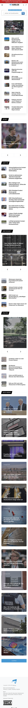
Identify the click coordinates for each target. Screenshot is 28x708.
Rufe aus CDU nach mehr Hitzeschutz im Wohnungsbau (17, 383)
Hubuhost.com (20, 693)
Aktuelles (8, 26)
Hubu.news (5, 693)
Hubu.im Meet (10, 694)
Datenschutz (10, 698)
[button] (2, 4)
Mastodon (14, 689)
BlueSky (18, 689)
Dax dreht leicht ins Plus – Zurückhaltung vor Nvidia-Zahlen (17, 207)
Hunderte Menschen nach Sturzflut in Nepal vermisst (17, 108)
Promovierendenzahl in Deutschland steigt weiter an (13, 498)
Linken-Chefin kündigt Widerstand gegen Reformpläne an (16, 215)
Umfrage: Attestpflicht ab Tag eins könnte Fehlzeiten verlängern (13, 585)
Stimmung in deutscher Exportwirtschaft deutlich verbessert (16, 281)
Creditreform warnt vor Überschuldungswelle (11, 630)
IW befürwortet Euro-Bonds (17, 55)
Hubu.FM (10, 693)
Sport (10, 141)
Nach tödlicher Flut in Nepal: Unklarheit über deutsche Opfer (17, 48)
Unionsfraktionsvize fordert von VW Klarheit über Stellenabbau (17, 169)
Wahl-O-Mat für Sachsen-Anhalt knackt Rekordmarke (17, 94)
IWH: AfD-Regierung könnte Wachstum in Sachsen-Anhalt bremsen (13, 541)
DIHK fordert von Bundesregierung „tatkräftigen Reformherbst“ (17, 296)
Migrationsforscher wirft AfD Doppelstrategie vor (17, 71)
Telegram (5, 689)
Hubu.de (14, 685)
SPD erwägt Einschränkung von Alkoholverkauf (17, 78)
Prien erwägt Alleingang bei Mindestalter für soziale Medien (13, 650)
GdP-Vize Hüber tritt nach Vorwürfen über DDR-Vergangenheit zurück (12, 476)
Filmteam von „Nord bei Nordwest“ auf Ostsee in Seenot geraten (12, 519)
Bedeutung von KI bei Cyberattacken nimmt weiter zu (13, 410)
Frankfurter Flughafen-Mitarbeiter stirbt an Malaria (13, 455)
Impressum (5, 698)
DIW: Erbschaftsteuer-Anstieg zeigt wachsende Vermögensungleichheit (16, 199)
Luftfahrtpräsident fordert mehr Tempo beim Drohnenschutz (17, 222)
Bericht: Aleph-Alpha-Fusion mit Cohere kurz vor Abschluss (17, 304)
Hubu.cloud (15, 693)
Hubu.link (16, 694)
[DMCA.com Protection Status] (7, 702)
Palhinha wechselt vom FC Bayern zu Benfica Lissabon (17, 101)
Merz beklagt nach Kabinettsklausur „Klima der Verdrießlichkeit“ (17, 184)
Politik (13, 26)
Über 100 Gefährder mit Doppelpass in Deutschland (13, 608)
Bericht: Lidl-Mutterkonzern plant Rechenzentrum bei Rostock (17, 63)
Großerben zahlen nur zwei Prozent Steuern (16, 359)
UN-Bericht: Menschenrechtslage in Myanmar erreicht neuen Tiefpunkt (15, 368)
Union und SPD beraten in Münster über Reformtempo (16, 376)
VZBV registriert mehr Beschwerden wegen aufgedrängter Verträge (11, 432)
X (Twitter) (9, 689)
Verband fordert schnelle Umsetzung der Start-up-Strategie (16, 288)
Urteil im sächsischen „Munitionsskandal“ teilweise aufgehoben (15, 176)
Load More (14, 660)
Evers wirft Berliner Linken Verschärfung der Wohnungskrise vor (17, 86)
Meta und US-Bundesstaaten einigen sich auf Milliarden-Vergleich (17, 40)
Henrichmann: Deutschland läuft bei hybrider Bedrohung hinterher (13, 563)
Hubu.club (5, 694)
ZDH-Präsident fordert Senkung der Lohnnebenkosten (16, 192)
